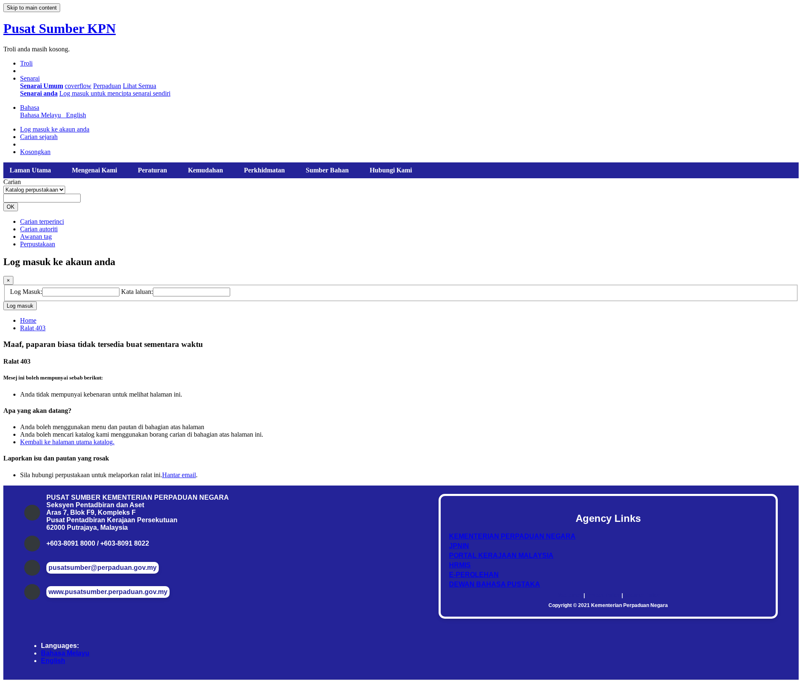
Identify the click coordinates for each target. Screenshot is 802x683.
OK (11, 207)
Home (28, 320)
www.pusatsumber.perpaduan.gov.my (108, 591)
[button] (26, 63)
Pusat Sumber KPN (59, 28)
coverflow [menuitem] (78, 85)
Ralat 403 (33, 327)
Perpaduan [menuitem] (107, 85)
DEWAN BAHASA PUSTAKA (494, 584)
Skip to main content (32, 8)
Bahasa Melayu (65, 653)
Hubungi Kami (391, 170)
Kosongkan (35, 151)
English (53, 660)
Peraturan (152, 170)
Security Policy (642, 595)
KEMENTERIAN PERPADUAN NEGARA (512, 536)
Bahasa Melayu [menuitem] (42, 115)
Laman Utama (30, 170)
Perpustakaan (37, 244)
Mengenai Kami (94, 170)
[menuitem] (41, 85)
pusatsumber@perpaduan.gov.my (102, 567)
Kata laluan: (137, 291)
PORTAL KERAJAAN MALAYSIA (501, 555)
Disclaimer (569, 595)
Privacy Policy (603, 595)
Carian (12, 181)
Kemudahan (205, 170)
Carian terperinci (42, 221)
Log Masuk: (26, 291)
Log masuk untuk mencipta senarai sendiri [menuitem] (114, 93)
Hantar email (179, 474)
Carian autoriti (39, 229)
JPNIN (459, 545)
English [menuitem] (76, 115)
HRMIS (460, 565)
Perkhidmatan (264, 170)
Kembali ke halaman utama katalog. (67, 441)
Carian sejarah (39, 136)
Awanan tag (36, 236)
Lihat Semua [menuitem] (139, 85)
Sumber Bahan (327, 170)
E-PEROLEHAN (474, 574)
